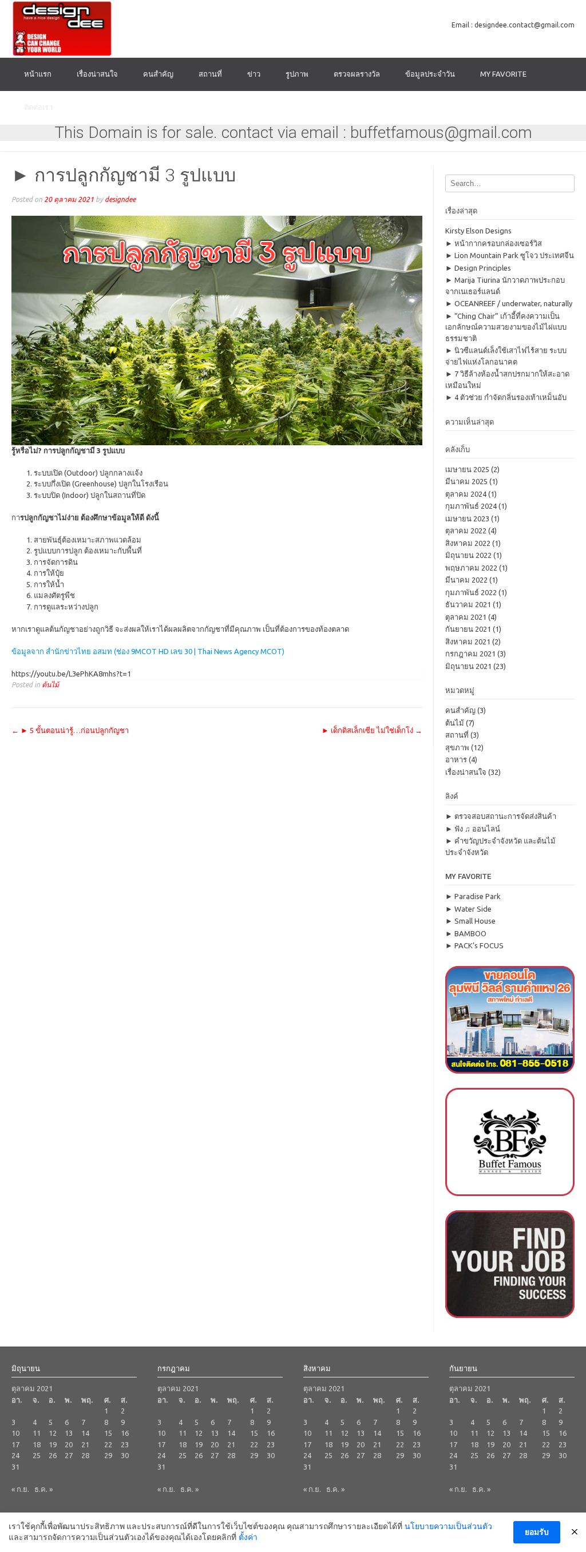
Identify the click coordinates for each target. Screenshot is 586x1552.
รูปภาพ (297, 74)
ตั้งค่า (248, 1537)
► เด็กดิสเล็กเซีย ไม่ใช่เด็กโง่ (372, 730)
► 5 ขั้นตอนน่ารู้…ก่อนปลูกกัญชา (70, 730)
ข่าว (253, 74)
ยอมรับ (537, 1532)
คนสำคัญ (158, 74)
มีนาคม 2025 (466, 481)
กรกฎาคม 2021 (470, 654)
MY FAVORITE (503, 74)
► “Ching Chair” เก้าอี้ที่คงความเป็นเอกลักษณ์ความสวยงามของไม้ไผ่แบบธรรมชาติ (506, 327)
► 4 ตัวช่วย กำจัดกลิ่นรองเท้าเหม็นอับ (506, 397)
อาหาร (456, 759)
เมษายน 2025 (467, 469)
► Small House (470, 921)
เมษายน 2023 (467, 518)
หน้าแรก (38, 74)
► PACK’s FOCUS (474, 945)
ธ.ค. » (43, 1489)
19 (53, 1444)
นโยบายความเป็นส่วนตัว (448, 1526)
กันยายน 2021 (468, 629)
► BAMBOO (465, 933)
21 (85, 1444)
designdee (120, 199)
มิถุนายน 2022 (468, 555)
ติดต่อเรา (38, 107)
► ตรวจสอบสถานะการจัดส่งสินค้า (500, 816)
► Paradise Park (473, 896)
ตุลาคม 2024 (465, 494)
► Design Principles (478, 268)
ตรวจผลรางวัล (357, 74)
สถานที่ (210, 74)
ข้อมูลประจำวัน (430, 74)
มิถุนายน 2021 (468, 666)
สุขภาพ (457, 747)
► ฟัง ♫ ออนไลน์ (472, 829)
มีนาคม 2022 (466, 580)
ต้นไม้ (50, 684)
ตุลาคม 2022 (465, 530)
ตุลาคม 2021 (465, 617)
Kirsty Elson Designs (478, 231)
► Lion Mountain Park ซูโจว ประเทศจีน (509, 255)
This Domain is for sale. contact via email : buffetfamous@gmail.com (293, 132)
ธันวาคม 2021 (468, 604)
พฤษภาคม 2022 (471, 568)
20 (69, 1444)
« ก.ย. (20, 1489)
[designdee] (62, 28)
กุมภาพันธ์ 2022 (471, 592)
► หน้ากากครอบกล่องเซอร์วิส (493, 243)
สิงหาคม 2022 (467, 543)
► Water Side (468, 909)
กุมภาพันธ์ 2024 (471, 506)
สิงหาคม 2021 (467, 642)
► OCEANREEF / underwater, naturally (508, 303)
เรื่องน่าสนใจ (97, 74)
